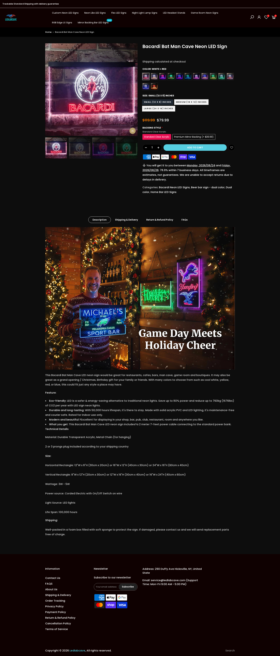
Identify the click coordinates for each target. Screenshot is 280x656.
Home (48, 32)
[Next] (132, 89)
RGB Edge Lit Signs (62, 22)
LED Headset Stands (174, 12)
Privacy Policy (54, 606)
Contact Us (52, 578)
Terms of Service (56, 629)
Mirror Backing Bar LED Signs (94, 21)
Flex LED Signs (118, 12)
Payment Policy (55, 612)
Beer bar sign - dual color (208, 187)
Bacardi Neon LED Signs (174, 187)
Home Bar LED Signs (163, 192)
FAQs (184, 219)
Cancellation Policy (58, 623)
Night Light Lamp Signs (144, 12)
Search (230, 650)
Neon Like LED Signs (95, 12)
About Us (51, 589)
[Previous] (51, 89)
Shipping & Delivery (126, 219)
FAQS (48, 584)
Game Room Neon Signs (204, 12)
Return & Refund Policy (159, 219)
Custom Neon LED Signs (65, 12)
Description (100, 219)
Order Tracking (55, 601)
